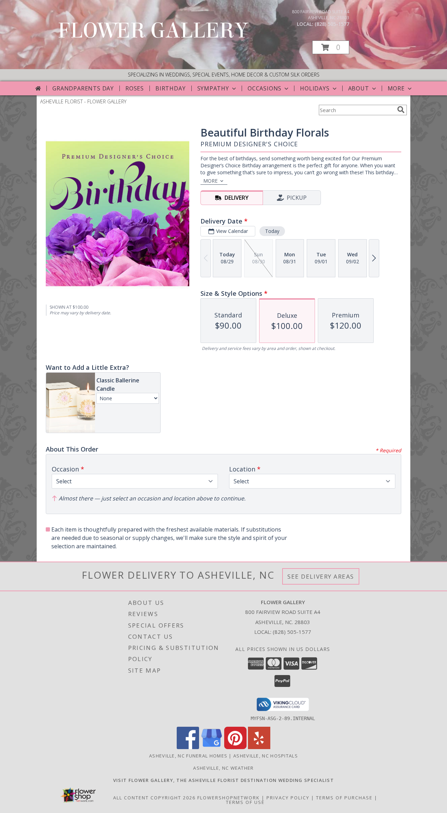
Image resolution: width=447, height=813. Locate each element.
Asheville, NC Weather (223, 768)
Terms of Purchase (344, 797)
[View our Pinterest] (235, 747)
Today (272, 231)
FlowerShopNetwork (228, 797)
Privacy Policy (287, 797)
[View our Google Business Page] (211, 747)
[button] (330, 47)
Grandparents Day (83, 88)
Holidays (314, 88)
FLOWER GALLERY (153, 30)
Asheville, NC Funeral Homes (188, 756)
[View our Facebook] (188, 747)
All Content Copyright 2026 (154, 797)
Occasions (264, 88)
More (396, 88)
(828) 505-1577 (332, 24)
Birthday (170, 88)
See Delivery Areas (320, 576)
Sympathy (213, 88)
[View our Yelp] (259, 747)
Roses (134, 88)
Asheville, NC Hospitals (265, 756)
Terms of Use (245, 802)
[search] (400, 109)
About (358, 88)
